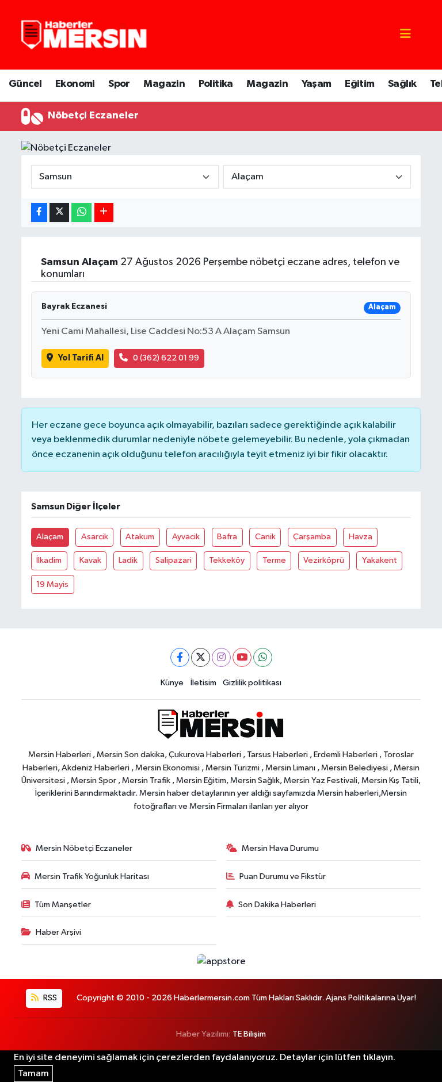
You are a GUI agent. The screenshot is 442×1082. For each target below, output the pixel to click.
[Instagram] (221, 657)
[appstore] (221, 961)
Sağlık (402, 84)
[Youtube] (242, 657)
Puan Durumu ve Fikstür (282, 876)
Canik (265, 536)
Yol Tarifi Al (81, 358)
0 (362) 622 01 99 (166, 358)
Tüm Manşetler (63, 904)
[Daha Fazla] (103, 212)
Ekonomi (75, 84)
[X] (200, 657)
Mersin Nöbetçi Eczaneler (84, 848)
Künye (172, 682)
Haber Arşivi (58, 932)
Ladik (128, 560)
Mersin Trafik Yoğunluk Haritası (92, 876)
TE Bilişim (249, 1034)
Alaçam (49, 536)
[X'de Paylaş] (59, 212)
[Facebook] (179, 657)
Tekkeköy (227, 560)
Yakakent (379, 560)
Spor (119, 84)
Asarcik (94, 536)
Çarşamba (312, 536)
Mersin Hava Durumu (280, 848)
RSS (49, 997)
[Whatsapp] (262, 657)
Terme (274, 560)
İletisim (203, 682)
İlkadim (49, 560)
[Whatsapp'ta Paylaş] (81, 212)
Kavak (90, 560)
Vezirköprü (323, 560)
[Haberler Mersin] (84, 34)
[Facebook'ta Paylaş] (39, 212)
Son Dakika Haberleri (277, 904)
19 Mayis (52, 584)
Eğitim (359, 84)
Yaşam (317, 84)
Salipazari (173, 560)
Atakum (139, 536)
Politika (216, 84)
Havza (360, 536)
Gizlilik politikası (252, 682)
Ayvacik (186, 536)
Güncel (25, 84)
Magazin (164, 84)
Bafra (227, 536)
